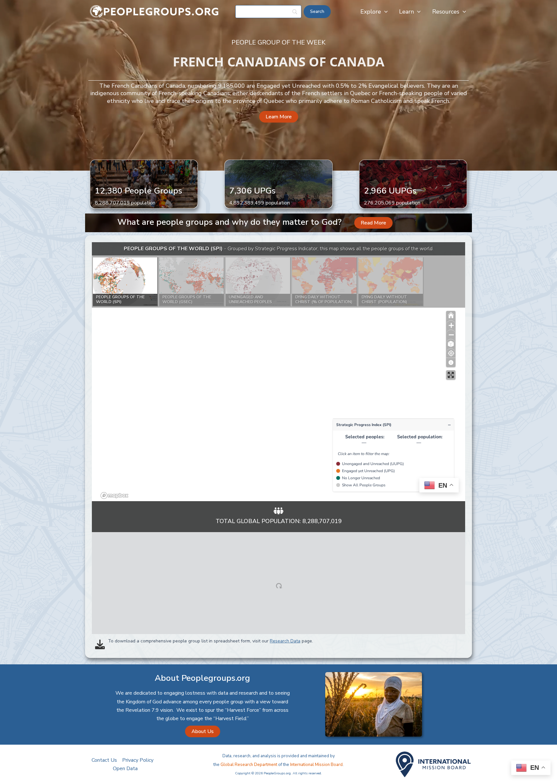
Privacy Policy (137, 760)
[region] (278, 371)
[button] (384, 11)
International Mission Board (316, 765)
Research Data (285, 641)
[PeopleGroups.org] (154, 11)
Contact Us (104, 760)
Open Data (125, 768)
